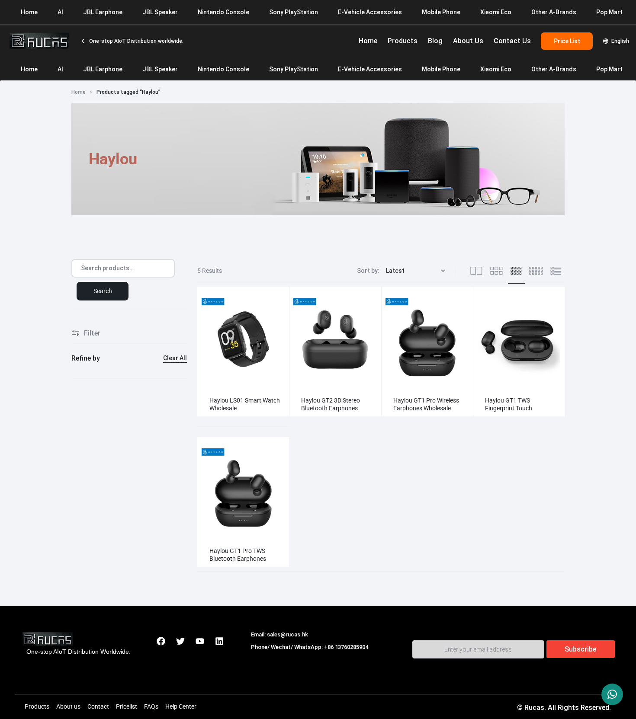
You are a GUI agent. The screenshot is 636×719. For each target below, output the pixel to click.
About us (68, 706)
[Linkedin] (219, 641)
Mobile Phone (441, 69)
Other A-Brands (553, 69)
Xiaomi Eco (495, 69)
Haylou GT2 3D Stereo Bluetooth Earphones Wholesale (330, 408)
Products (403, 41)
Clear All (175, 358)
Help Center (180, 706)
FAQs (151, 706)
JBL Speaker (160, 69)
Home (368, 41)
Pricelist (126, 706)
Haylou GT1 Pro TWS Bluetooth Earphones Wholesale (237, 558)
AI (60, 69)
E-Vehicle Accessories (370, 69)
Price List (567, 41)
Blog (435, 41)
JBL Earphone (102, 69)
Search (102, 291)
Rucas (261, 656)
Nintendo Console (223, 69)
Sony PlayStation (293, 69)
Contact (98, 706)
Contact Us (512, 41)
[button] (206, 339)
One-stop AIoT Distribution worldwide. (135, 41)
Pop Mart (609, 69)
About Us (468, 41)
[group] (243, 339)
